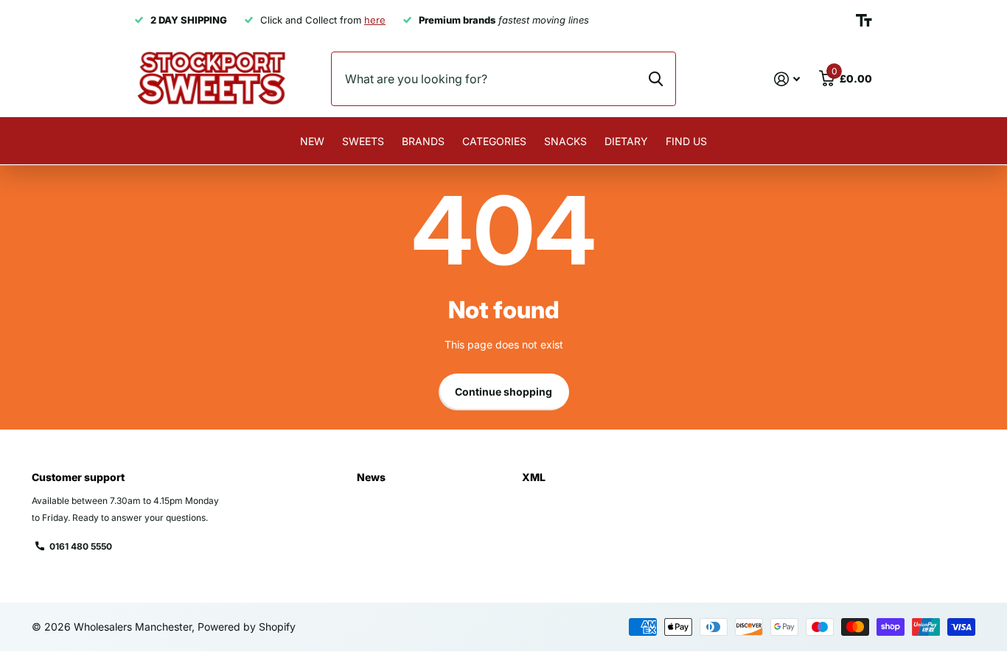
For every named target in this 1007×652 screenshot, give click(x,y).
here (375, 20)
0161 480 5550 (80, 546)
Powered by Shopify (247, 626)
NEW (312, 141)
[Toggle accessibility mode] (864, 20)
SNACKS (565, 141)
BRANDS (423, 141)
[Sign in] (787, 79)
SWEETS (363, 141)
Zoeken (655, 79)
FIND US (686, 141)
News (371, 477)
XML (534, 477)
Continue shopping (503, 391)
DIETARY (626, 141)
